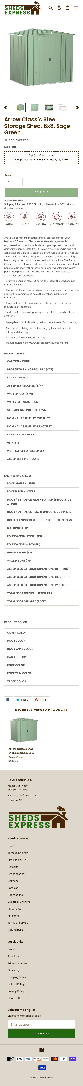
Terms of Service (18, 922)
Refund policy (16, 929)
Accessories (15, 894)
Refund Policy (16, 984)
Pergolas (13, 887)
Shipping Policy (17, 977)
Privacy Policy (16, 991)
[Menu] (76, 7)
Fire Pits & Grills (17, 860)
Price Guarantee (17, 963)
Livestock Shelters (19, 901)
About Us (13, 956)
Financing (13, 915)
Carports (13, 867)
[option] (21, 107)
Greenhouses (16, 874)
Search (12, 949)
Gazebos (13, 881)
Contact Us (14, 998)
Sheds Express (46, 1077)
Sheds (11, 846)
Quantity (9, 175)
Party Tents (14, 908)
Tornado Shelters (18, 853)
